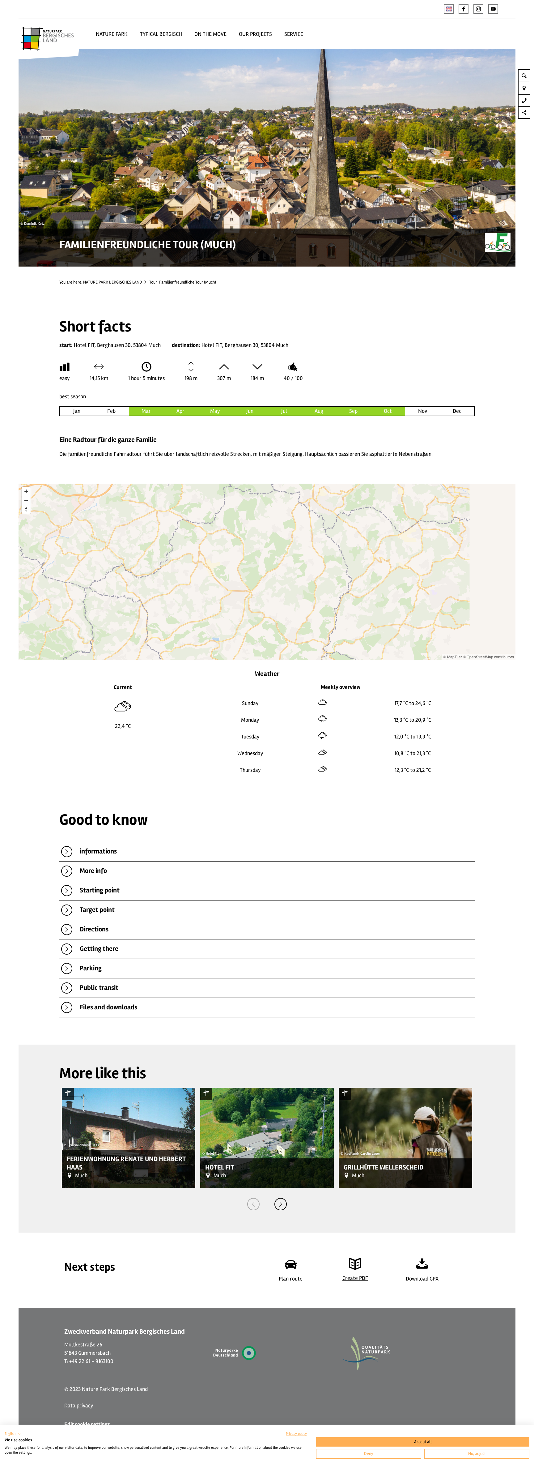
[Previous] (253, 1204)
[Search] (524, 75)
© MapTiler (452, 656)
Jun (249, 411)
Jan (76, 411)
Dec (457, 411)
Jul (284, 411)
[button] (463, 9)
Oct (388, 411)
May (215, 411)
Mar (146, 411)
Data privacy (78, 1405)
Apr (180, 411)
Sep (353, 411)
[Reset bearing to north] (26, 509)
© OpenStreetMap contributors (488, 656)
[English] (449, 9)
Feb (111, 411)
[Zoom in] (26, 491)
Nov (422, 411)
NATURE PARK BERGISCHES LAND (112, 282)
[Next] (280, 1204)
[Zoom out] (26, 500)
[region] (267, 572)
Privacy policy (296, 1433)
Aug (319, 411)
